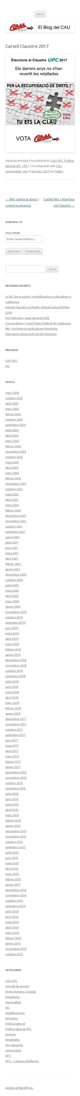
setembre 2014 (15, 906)
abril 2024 (11, 435)
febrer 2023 (13, 478)
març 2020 (12, 601)
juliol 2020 (11, 585)
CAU (59, 166)
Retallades (12, 1040)
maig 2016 (12, 804)
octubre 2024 (14, 419)
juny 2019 (11, 628)
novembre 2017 (15, 724)
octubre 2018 (14, 671)
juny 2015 (11, 858)
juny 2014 (11, 917)
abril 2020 (11, 596)
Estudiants (12, 997)
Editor (59, 171)
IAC (7, 366)
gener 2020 (12, 607)
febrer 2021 (13, 564)
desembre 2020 (15, 575)
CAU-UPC (57, 161)
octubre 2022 (14, 489)
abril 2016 (11, 810)
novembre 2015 (15, 836)
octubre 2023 (14, 457)
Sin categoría (14, 1045)
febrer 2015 (13, 879)
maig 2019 (12, 633)
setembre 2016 (15, 788)
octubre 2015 (14, 842)
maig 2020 (12, 591)
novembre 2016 (15, 778)
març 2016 (12, 815)
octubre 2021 (14, 526)
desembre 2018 (15, 660)
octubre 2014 (14, 901)
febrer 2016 (13, 820)
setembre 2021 (15, 532)
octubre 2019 (14, 617)
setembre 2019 (15, 623)
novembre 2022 (15, 484)
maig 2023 (12, 462)
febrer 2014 (13, 938)
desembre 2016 (15, 772)
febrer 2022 (13, 510)
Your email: (12, 233)
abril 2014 (11, 927)
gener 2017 (12, 767)
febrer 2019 (13, 649)
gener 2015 (12, 885)
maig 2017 (12, 746)
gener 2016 (12, 826)
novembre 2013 (15, 949)
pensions (11, 1018)
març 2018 (12, 703)
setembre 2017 (15, 735)
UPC (25, 166)
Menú (40, 14)
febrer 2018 (13, 708)
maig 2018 (12, 692)
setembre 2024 (15, 425)
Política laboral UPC (18, 1029)
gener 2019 (12, 655)
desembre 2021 (15, 516)
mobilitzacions (15, 1013)
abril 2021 (11, 558)
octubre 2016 (14, 783)
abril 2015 (11, 869)
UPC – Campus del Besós (22, 1061)
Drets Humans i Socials (20, 992)
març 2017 (12, 756)
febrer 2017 (13, 762)
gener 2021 (12, 569)
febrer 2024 (13, 446)
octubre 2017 (14, 730)
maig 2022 (12, 494)
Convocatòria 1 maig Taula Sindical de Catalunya (38, 323)
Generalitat (13, 1002)
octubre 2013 (14, 954)
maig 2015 (12, 863)
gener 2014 (12, 943)
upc (25, 171)
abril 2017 (11, 751)
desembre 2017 (15, 719)
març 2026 (12, 393)
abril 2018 (11, 697)
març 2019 (12, 644)
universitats (13, 171)
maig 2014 (12, 922)
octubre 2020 (14, 580)
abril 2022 (11, 500)
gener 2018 (12, 714)
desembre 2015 (15, 831)
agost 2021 (12, 537)
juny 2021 (11, 548)
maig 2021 (12, 553)
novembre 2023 (15, 452)
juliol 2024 (11, 430)
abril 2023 (11, 468)
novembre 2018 (15, 665)
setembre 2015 (15, 847)
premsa (10, 1034)
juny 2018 (11, 687)
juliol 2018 (11, 681)
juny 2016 (11, 799)
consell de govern (17, 986)
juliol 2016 (11, 794)
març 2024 (12, 441)
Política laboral (15, 1024)
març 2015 (12, 874)
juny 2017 (11, 740)
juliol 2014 (11, 911)
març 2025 (12, 409)
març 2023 (12, 473)
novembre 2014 (15, 895)
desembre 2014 (15, 890)
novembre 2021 (15, 521)
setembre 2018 (15, 676)
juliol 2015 (11, 853)
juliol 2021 (11, 542)
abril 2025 (11, 403)
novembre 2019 (15, 612)
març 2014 (12, 933)
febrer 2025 (13, 414)
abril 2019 (11, 639)
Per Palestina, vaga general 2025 (27, 318)
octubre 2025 (14, 398)
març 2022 (12, 505)
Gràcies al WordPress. (19, 1088)
